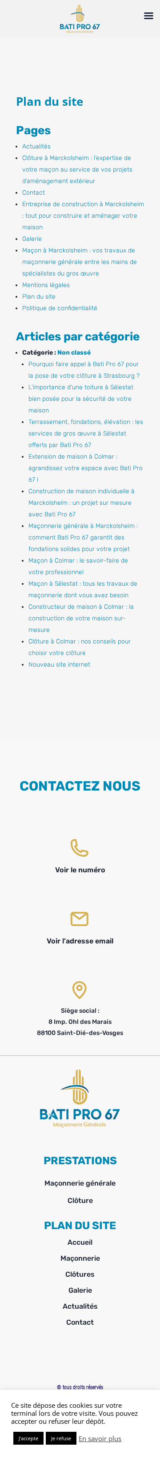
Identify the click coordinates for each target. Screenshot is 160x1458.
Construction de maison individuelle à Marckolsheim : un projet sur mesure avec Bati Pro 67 (81, 502)
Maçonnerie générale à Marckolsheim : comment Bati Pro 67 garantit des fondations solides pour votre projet (83, 537)
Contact (33, 192)
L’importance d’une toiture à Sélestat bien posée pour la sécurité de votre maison (80, 398)
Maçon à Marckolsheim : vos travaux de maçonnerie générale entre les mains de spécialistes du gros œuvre (79, 262)
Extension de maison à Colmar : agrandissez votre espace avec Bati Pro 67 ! (85, 468)
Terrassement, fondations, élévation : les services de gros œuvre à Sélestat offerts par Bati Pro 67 (85, 433)
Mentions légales (46, 285)
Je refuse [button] (61, 1438)
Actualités (36, 146)
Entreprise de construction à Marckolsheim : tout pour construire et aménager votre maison (83, 215)
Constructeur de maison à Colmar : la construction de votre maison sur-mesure (81, 618)
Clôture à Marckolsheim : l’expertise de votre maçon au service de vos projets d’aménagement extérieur (77, 169)
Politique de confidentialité (59, 308)
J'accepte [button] (28, 1438)
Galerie (32, 239)
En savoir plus (100, 1438)
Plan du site (39, 296)
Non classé (74, 352)
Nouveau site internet (59, 664)
